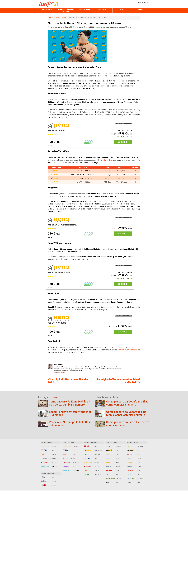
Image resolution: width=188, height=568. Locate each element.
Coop (117, 458)
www (58, 372)
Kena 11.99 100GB (57, 323)
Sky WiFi (75, 466)
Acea (117, 462)
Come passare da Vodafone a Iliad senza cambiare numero (127, 403)
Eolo (52, 477)
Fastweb (53, 446)
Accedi (139, 2)
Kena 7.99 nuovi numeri (59, 272)
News (122, 10)
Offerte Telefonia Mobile (66, 10)
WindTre (53, 454)
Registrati (146, 2)
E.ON (117, 470)
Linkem (53, 481)
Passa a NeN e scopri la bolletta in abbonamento (70, 423)
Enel (117, 454)
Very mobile (97, 474)
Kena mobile (98, 450)
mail (55, 372)
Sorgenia (118, 446)
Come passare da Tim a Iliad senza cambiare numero (127, 423)
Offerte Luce (84, 10)
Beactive (53, 458)
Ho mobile (97, 454)
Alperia (118, 466)
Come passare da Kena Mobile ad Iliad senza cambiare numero (69, 403)
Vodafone (54, 462)
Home (51, 17)
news (55, 397)
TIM (95, 458)
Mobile (64, 17)
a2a (117, 474)
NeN (117, 482)
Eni (117, 450)
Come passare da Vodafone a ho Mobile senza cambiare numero (126, 413)
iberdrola (118, 478)
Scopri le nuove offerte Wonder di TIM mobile (70, 413)
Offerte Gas (103, 10)
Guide (140, 10)
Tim (52, 450)
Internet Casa (47, 10)
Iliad (95, 446)
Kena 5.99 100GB (56, 130)
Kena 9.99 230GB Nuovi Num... (62, 225)
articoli (63, 372)
